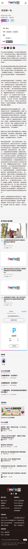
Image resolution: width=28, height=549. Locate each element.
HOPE (14, 336)
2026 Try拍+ (4, 518)
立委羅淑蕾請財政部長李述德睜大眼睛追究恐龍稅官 (14, 241)
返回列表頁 (14, 320)
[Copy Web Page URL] (14, 48)
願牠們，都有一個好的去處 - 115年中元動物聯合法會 (13, 428)
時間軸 (3, 505)
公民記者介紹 (17, 508)
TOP (25, 539)
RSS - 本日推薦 (5, 535)
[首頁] (14, 3)
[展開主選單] (2, 2)
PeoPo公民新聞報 (19, 500)
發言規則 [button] (24, 311)
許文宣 (5, 468)
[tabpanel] (14, 316)
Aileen (4, 430)
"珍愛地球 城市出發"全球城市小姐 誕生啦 (13, 474)
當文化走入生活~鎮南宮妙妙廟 (10, 459)
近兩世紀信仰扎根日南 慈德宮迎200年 (14, 466)
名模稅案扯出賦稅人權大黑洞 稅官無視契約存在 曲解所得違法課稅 (15, 298)
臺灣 (7, 28)
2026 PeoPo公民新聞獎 (7, 520)
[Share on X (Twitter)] (8, 48)
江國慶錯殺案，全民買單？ (9, 375)
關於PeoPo (4, 500)
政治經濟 (9, 32)
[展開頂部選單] (25, 2)
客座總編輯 (17, 510)
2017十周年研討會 (19, 520)
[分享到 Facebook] (5, 48)
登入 (18, 316)
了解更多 (14, 346)
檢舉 (12, 20)
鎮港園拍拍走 (6, 460)
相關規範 (3, 503)
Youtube (16, 494)
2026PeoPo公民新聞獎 (8, 417)
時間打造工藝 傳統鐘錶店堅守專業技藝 (13, 452)
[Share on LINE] (11, 48)
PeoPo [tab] (11, 311)
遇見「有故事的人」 (19, 525)
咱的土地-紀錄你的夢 (6, 523)
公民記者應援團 (18, 505)
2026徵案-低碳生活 (19, 518)
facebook (11, 494)
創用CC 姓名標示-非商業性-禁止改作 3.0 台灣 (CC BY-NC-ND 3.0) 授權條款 (9, 41)
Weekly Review (5, 508)
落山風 (3, 364)
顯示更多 (8, 38)
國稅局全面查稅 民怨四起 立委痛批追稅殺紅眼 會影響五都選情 (15, 269)
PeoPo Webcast (7, 446)
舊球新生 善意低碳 (7, 445)
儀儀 (5, 244)
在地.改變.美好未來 (19, 523)
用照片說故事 (4, 525)
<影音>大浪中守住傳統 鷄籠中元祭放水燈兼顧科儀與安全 (13, 437)
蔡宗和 (5, 439)
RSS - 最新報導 (5, 532)
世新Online (6, 453)
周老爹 (5, 476)
